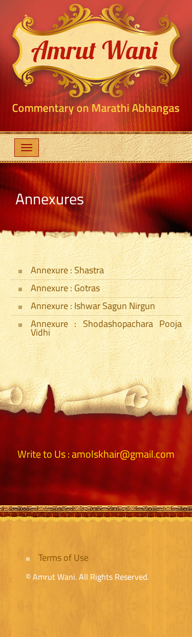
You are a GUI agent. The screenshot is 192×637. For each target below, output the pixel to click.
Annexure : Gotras (65, 288)
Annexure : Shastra (67, 270)
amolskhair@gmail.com (123, 454)
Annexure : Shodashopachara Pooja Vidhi (106, 328)
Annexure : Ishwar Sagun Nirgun (93, 306)
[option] (96, 58)
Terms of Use (63, 557)
